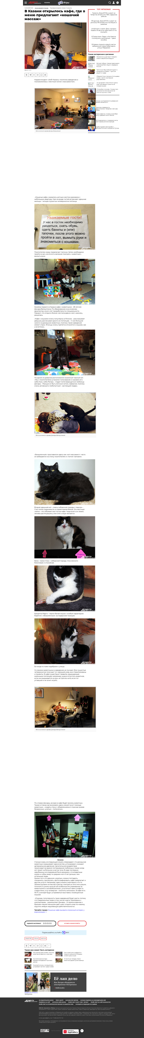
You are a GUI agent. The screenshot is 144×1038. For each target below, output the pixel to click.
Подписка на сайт (44, 1002)
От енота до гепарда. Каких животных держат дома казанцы (74, 959)
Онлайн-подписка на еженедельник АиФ (93, 1000)
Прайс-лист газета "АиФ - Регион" (78, 1002)
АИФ (29, 70)
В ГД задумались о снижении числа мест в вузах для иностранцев (107, 121)
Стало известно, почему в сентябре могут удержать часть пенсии (107, 114)
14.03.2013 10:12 (29, 8)
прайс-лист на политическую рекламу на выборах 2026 (56, 1004)
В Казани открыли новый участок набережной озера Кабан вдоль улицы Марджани (104, 46)
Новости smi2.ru (31, 992)
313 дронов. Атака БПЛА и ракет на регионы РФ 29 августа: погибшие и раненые (104, 22)
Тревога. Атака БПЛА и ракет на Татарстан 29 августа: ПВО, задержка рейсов (103, 14)
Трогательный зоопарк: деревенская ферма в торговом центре (42, 960)
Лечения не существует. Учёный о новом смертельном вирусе (106, 57)
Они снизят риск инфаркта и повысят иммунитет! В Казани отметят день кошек (73, 954)
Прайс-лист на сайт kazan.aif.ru (101, 1002)
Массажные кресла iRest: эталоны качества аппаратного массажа (43, 953)
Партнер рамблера (55, 1030)
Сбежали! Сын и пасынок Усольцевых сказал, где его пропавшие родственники (107, 78)
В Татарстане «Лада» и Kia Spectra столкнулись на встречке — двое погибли (104, 38)
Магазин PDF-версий (72, 1000)
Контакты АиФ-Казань (59, 1002)
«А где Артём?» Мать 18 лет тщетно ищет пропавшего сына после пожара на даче (107, 84)
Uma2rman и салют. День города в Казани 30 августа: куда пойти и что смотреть (104, 30)
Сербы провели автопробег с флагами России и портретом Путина (107, 127)
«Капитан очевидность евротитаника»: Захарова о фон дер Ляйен (107, 109)
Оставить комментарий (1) (72, 923)
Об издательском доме (46, 1000)
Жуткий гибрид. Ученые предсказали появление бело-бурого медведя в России (107, 65)
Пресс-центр (59, 1000)
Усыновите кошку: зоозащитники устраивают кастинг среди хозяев (43, 965)
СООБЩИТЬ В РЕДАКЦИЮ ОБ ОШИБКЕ (86, 1004)
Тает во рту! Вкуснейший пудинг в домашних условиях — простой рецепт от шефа (106, 71)
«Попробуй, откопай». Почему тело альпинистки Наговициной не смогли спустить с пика (107, 91)
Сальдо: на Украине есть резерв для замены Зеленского (107, 101)
